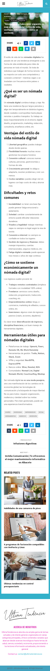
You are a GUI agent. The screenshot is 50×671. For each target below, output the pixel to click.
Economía (14, 20)
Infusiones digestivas (25, 444)
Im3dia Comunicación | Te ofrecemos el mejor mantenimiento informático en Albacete (25, 459)
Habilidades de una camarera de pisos (22, 508)
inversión (33, 416)
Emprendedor (30, 412)
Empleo (7, 20)
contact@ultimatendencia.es (30, 654)
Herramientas (10, 416)
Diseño (7, 412)
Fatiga (41, 412)
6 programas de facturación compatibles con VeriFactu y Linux (24, 546)
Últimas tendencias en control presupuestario (18, 585)
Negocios (22, 20)
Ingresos (22, 416)
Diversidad (18, 412)
